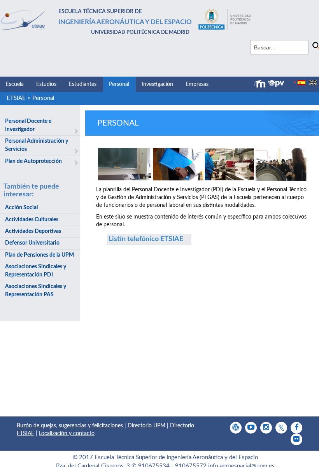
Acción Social (21, 207)
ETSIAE (16, 98)
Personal (119, 84)
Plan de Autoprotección (33, 161)
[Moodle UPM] (261, 84)
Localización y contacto (67, 433)
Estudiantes (82, 84)
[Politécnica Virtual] (276, 83)
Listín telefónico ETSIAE (146, 239)
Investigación (157, 84)
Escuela (15, 84)
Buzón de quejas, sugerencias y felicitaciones (70, 426)
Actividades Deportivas (33, 231)
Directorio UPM (146, 426)
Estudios (46, 84)
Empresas (197, 84)
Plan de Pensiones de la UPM (39, 255)
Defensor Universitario (32, 243)
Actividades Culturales (31, 219)
